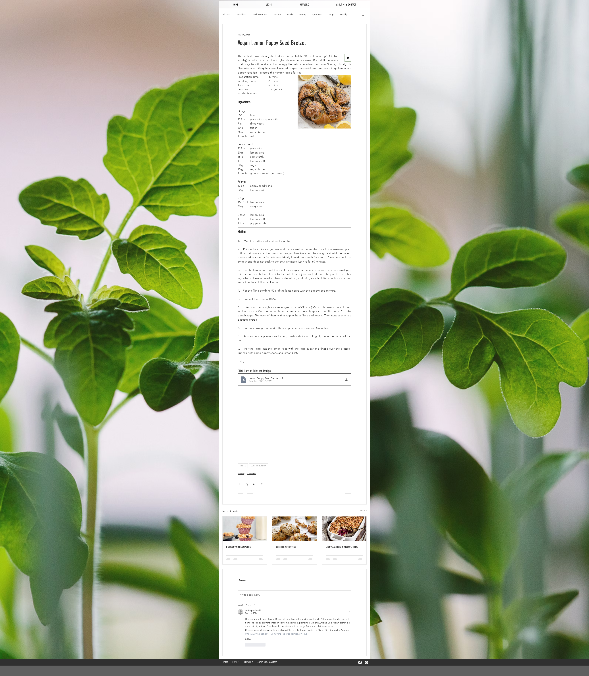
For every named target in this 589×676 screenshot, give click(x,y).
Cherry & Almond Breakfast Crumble (342, 546)
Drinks (290, 14)
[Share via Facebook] (239, 484)
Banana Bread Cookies (286, 546)
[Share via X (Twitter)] (246, 484)
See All (363, 510)
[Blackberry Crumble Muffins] (245, 528)
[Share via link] (261, 484)
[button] (362, 14)
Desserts (277, 14)
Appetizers (317, 14)
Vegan (243, 465)
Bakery (302, 14)
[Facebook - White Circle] (360, 619)
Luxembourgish (258, 465)
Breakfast (241, 14)
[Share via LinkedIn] (254, 484)
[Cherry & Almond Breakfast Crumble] (344, 528)
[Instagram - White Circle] (366, 619)
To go (331, 14)
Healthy (343, 14)
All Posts (226, 14)
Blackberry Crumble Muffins (238, 546)
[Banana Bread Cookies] (294, 528)
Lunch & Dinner (259, 14)
